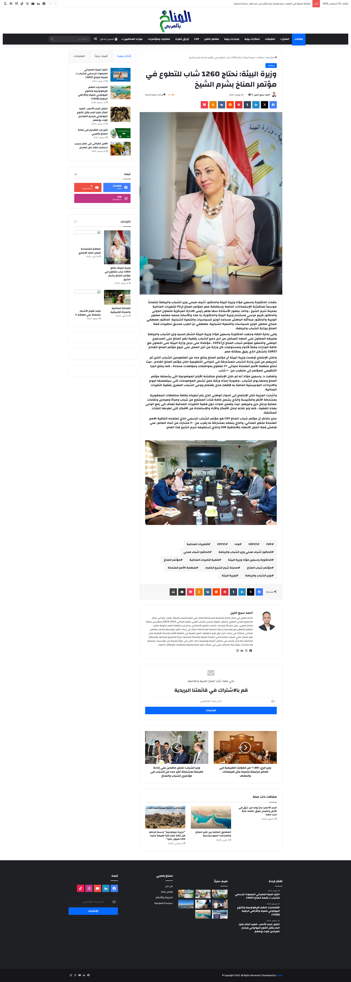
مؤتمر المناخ (172, 560)
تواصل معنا (167, 891)
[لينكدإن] (256, 104)
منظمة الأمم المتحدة (182, 567)
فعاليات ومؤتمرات (159, 39)
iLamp (279, 975)
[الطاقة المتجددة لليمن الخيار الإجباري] (87, 237)
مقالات (299, 39)
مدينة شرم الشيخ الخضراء (221, 567)
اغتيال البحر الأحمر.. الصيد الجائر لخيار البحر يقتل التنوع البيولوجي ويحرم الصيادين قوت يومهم (92, 114)
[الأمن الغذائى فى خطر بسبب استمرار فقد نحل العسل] (120, 149)
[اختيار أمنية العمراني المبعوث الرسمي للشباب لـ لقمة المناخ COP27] (120, 75)
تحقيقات (270, 39)
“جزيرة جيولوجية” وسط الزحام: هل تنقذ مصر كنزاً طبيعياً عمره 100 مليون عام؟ (167, 835)
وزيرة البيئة (229, 575)
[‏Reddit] (230, 104)
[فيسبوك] (273, 104)
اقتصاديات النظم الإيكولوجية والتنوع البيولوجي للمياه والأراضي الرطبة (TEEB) (93, 93)
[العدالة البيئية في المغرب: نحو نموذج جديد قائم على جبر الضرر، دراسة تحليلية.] (203, 894)
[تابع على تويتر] (252, 95)
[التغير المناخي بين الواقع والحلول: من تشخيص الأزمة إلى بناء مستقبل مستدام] (186, 894)
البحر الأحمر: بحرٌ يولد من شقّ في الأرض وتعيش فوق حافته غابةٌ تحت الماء (258, 811)
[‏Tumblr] (247, 104)
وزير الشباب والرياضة (258, 575)
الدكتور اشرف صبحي (196, 552)
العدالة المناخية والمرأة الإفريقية (120, 310)
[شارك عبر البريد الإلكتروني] (182, 592)
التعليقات (79, 56)
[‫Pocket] (204, 104)
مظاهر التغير (211, 39)
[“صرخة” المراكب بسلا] (186, 904)
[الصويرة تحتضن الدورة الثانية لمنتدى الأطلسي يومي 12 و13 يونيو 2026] (203, 904)
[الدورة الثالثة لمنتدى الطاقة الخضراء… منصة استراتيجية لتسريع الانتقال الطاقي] (220, 914)
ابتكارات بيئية (252, 39)
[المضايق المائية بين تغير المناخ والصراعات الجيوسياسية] (211, 817)
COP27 (252, 544)
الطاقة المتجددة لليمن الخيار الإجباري (89, 251)
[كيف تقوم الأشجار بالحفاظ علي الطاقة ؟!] (87, 299)
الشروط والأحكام (164, 897)
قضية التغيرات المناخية (204, 560)
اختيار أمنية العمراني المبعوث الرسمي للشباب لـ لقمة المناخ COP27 (92, 73)
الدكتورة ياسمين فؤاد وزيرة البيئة (249, 560)
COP (196, 39)
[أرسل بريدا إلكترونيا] (249, 95)
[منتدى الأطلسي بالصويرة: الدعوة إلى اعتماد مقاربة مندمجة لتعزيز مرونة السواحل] (220, 904)
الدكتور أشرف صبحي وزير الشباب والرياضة (244, 552)
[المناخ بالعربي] (175, 21)
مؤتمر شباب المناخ (259, 567)
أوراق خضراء (182, 39)
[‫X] (264, 104)
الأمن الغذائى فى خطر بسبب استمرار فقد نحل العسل (91, 145)
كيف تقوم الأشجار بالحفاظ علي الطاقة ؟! (88, 313)
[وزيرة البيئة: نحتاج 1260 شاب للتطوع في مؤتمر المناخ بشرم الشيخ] (117, 247)
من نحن (169, 886)
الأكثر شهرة (124, 56)
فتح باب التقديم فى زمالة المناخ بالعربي (93, 132)
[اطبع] (173, 592)
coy (237, 544)
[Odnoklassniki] (213, 104)
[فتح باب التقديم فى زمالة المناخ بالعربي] (120, 133)
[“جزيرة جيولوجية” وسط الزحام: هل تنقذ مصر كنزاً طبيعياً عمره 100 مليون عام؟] (165, 817)
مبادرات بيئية (231, 39)
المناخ (285, 39)
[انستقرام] (237, 651)
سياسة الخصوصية (163, 903)
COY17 (221, 544)
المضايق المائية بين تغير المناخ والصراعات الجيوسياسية (213, 834)
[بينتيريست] (238, 104)
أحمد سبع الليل (262, 95)
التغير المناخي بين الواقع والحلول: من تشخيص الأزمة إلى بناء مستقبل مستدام (272, 3)
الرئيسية (270, 57)
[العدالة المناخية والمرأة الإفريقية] (117, 297)
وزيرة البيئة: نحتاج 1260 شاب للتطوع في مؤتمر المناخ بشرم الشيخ (118, 274)
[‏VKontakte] (221, 104)
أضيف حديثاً (101, 56)
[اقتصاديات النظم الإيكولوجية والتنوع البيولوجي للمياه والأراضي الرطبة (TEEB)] (120, 92)
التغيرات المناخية (197, 544)
